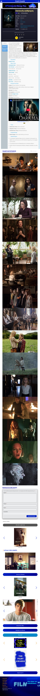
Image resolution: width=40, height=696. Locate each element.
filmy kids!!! (20, 635)
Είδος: (17, 25)
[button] (37, 561)
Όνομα (5, 503)
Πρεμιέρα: (17, 29)
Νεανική (32, 25)
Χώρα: (17, 21)
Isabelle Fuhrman (12, 70)
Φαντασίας (25, 27)
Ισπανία (23, 21)
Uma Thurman (11, 66)
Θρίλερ (21, 25)
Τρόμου (21, 27)
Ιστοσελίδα (5, 511)
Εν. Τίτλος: (17, 17)
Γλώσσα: (17, 23)
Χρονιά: (17, 19)
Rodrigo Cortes (12, 61)
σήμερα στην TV (20, 672)
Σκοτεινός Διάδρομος (25, 11)
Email (4, 507)
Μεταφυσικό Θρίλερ (27, 25)
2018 (21, 19)
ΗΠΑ (21, 21)
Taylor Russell (11, 72)
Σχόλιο (5, 492)
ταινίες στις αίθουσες (20, 574)
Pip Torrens (11, 81)
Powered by (4, 521)
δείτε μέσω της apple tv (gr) (20, 524)
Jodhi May (10, 79)
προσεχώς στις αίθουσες (20, 630)
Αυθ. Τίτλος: (18, 15)
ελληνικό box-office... (20, 625)
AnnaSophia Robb (12, 65)
